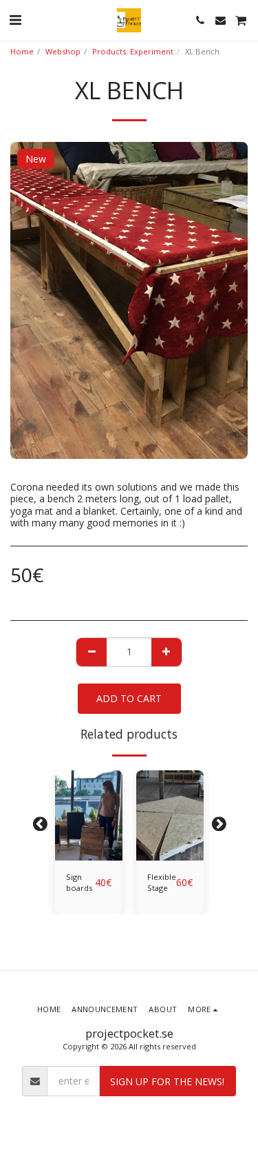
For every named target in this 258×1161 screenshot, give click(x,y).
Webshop (62, 51)
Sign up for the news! (167, 1081)
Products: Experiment (132, 51)
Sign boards (79, 883)
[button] (15, 20)
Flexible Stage (161, 883)
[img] (88, 815)
